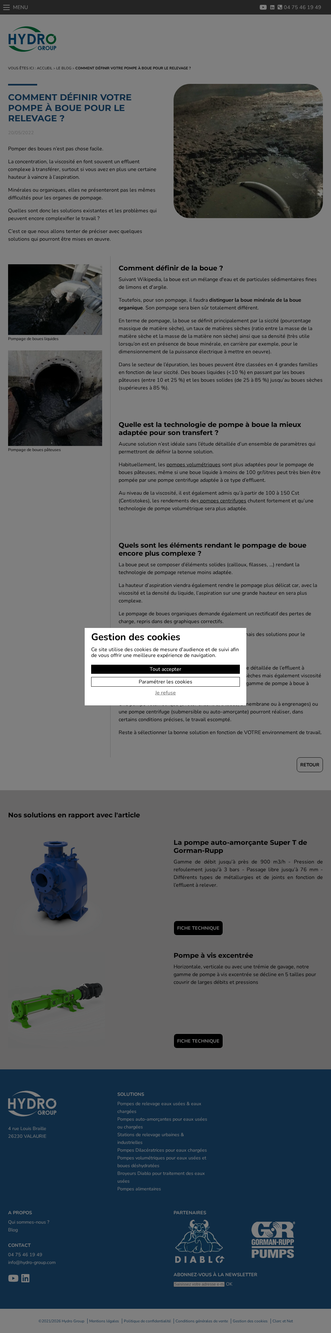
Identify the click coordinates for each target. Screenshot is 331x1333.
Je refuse (165, 693)
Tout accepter (165, 669)
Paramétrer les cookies (165, 681)
